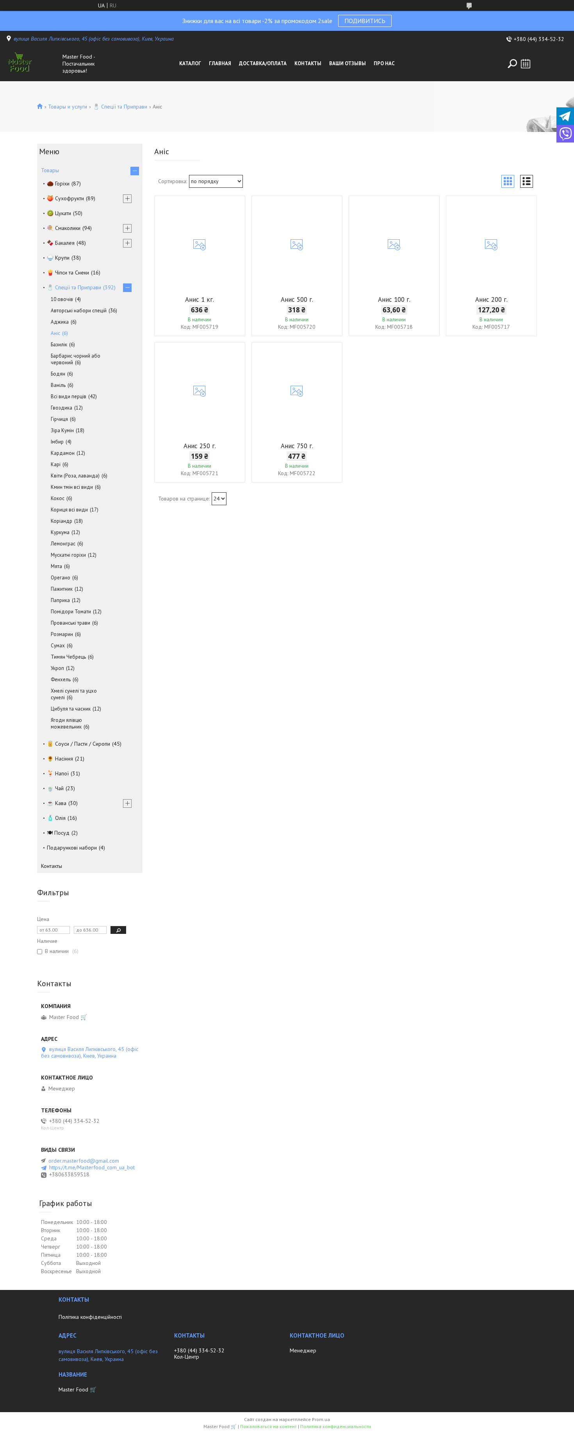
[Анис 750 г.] (297, 391)
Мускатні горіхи (68, 555)
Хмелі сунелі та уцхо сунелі (74, 694)
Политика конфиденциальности (335, 1426)
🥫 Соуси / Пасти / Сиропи (78, 743)
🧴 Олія (56, 817)
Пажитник (62, 589)
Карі (56, 464)
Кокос (57, 498)
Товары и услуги (67, 106)
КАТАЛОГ (190, 63)
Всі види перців (68, 396)
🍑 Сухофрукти (65, 198)
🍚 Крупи (58, 257)
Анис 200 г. (491, 299)
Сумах (58, 645)
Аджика (60, 322)
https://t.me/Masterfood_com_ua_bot (92, 1167)
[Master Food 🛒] (32, 63)
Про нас (384, 63)
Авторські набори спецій (79, 310)
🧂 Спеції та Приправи (120, 106)
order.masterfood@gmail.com (83, 1161)
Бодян (58, 374)
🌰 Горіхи (58, 183)
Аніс (55, 333)
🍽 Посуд (58, 832)
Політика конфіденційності (90, 1316)
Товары (50, 170)
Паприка (60, 600)
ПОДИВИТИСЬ (364, 21)
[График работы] (525, 63)
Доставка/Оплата (263, 63)
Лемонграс (63, 543)
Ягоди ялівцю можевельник (66, 723)
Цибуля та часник (71, 708)
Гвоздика (61, 407)
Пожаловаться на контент (268, 1426)
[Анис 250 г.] (200, 391)
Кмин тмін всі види (72, 487)
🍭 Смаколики (63, 228)
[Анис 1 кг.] (200, 245)
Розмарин (62, 634)
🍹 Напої (58, 773)
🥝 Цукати (59, 213)
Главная (220, 63)
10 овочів (62, 299)
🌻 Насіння (60, 758)
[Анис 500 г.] (297, 245)
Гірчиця (59, 419)
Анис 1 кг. (199, 299)
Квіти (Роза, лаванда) (75, 475)
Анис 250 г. (200, 445)
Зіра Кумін (62, 430)
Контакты (307, 63)
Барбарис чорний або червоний (75, 359)
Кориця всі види (69, 509)
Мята (56, 566)
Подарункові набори (72, 847)
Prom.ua (321, 1419)
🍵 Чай (55, 788)
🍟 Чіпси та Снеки (68, 272)
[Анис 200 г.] (491, 245)
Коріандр (61, 521)
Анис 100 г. (394, 299)
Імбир (57, 441)
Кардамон (63, 453)
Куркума (60, 532)
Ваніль (58, 385)
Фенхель (61, 679)
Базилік (59, 344)
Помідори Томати (71, 611)
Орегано (60, 577)
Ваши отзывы (347, 63)
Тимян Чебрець (68, 657)
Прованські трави (70, 623)
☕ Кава (56, 803)
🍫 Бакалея (61, 242)
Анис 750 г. (297, 445)
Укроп (57, 668)
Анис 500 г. (297, 299)
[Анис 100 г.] (394, 245)
